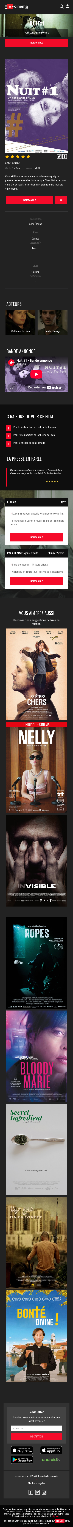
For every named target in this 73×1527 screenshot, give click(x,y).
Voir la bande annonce (36, 33)
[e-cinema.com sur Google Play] (22, 1459)
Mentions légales (36, 1483)
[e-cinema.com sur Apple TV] (51, 1450)
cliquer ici (56, 1516)
